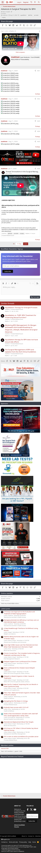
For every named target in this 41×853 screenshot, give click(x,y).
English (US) (6, 839)
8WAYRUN (21, 851)
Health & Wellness (9, 665)
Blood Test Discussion (10, 650)
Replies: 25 (13, 31)
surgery (4, 17)
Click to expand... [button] (20, 52)
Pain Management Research (12, 659)
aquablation (23, 15)
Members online (7, 745)
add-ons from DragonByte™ (23, 847)
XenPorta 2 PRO (5, 851)
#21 (38, 71)
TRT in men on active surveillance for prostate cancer (21, 736)
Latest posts (5, 609)
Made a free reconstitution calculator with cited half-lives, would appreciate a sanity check (21, 715)
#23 (38, 121)
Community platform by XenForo (16, 845)
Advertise (38, 836)
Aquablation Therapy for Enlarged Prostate (21, 307)
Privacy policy (23, 842)
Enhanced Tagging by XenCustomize (11, 850)
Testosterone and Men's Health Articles (15, 617)
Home (34, 842)
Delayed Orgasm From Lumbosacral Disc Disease (20, 661)
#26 (38, 168)
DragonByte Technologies (7, 848)
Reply (38, 94)
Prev (19, 244)
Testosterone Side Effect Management (14, 734)
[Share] (39, 31)
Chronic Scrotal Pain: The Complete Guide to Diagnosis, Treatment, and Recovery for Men (22, 654)
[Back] (31, 2)
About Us (24, 836)
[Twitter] (31, 810)
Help (29, 842)
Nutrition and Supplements (11, 690)
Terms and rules (13, 842)
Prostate (3, 13)
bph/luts (30, 15)
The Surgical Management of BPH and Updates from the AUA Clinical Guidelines (20, 351)
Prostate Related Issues (8, 235)
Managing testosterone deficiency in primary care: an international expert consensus (21, 621)
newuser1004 (4, 748)
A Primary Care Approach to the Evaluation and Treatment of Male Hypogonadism (19, 613)
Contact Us (31, 836)
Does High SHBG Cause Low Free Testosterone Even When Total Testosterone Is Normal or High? (21, 646)
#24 (38, 131)
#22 (38, 99)
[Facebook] (27, 810)
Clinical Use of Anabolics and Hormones (15, 642)
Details (16, 848)
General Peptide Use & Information (14, 719)
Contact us (4, 842)
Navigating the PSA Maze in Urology (16, 701)
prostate (36, 15)
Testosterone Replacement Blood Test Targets (18, 722)
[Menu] (2, 2)
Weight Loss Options (10, 634)
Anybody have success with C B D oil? (16, 707)
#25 (38, 141)
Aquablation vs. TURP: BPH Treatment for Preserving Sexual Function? (20, 316)
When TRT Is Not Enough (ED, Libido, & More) (16, 673)
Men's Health (6, 12)
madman (5, 15)
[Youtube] (35, 810)
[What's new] (35, 2)
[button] (3, 283)
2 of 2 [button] (25, 244)
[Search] (39, 2)
